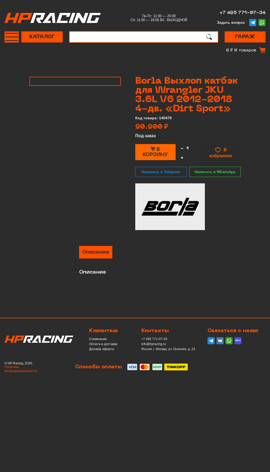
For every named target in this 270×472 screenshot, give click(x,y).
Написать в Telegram (161, 172)
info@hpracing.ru (153, 344)
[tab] (95, 252)
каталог (42, 37)
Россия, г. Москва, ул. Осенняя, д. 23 (168, 349)
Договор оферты (101, 349)
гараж (245, 37)
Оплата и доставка (103, 344)
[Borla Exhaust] (170, 206)
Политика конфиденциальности (20, 369)
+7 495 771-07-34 (243, 13)
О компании (98, 339)
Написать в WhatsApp (215, 172)
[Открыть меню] (11, 37)
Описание (95, 252)
